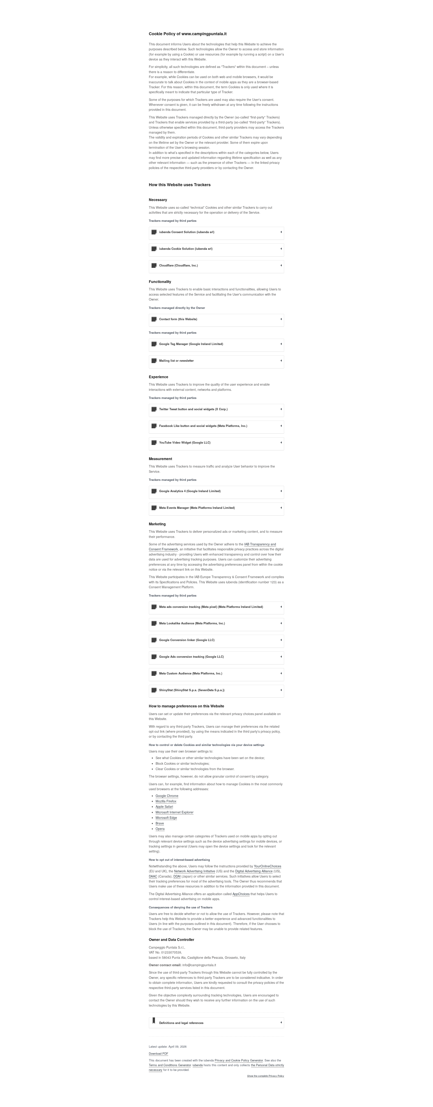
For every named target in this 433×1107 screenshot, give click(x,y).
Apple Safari (164, 806)
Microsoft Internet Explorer (174, 812)
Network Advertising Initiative (194, 871)
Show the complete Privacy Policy (265, 1076)
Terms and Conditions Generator (170, 1065)
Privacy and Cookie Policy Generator (239, 1060)
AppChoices (241, 894)
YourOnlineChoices (267, 866)
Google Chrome (167, 795)
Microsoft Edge (166, 817)
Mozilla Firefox (166, 801)
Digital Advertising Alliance (254, 871)
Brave (160, 823)
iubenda (198, 1065)
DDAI (177, 876)
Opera (160, 828)
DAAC (153, 876)
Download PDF (158, 1053)
